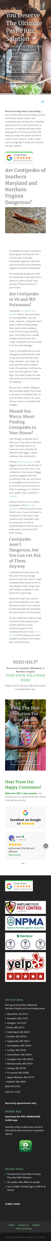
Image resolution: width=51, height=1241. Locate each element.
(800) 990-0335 (12, 1086)
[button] (5, 846)
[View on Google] (11, 838)
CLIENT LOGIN (12, 1204)
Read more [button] (14, 854)
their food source (25, 461)
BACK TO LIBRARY (20, 79)
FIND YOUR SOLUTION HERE (20, 67)
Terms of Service (24, 1228)
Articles (36, 1225)
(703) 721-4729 (12, 1091)
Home (11, 1225)
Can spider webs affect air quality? (23, 1182)
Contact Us (23, 1225)
